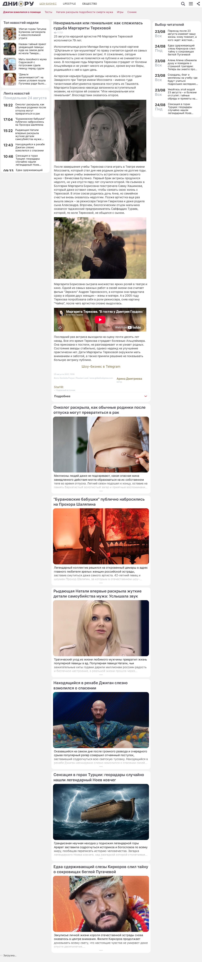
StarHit (58, 387)
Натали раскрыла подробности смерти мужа (84, 12)
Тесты (48, 12)
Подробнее (62, 396)
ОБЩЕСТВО (89, 3)
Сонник (132, 12)
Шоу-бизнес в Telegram (101, 366)
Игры (120, 12)
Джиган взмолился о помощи (22, 12)
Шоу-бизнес (48, 3)
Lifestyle (69, 3)
